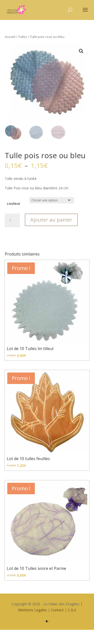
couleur (13, 203)
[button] (81, 51)
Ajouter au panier (51, 219)
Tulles (22, 36)
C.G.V (72, 610)
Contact (57, 610)
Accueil (10, 36)
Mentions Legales (32, 610)
